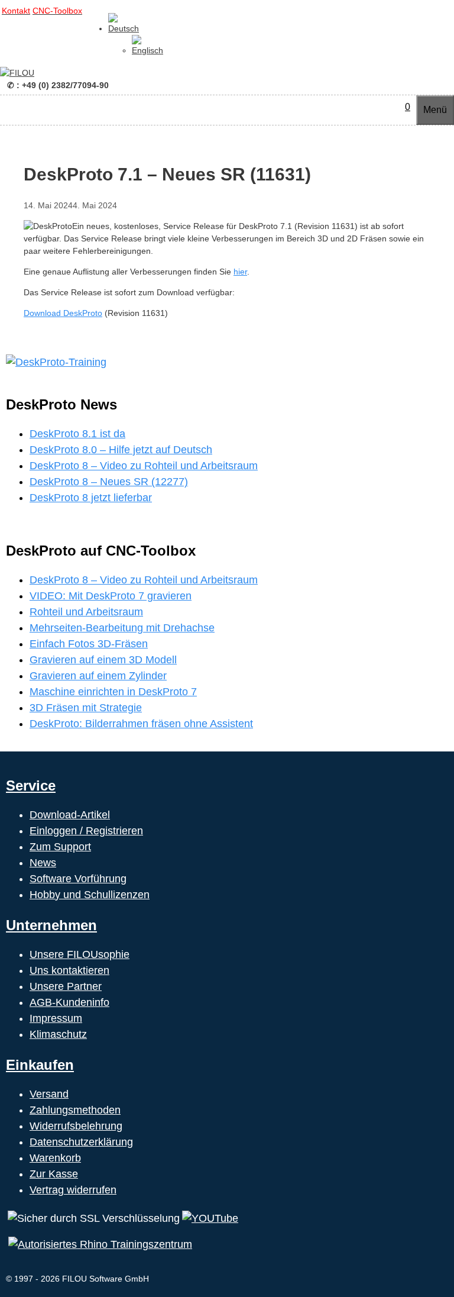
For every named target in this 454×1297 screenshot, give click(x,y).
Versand (49, 1094)
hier (240, 271)
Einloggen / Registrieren (86, 831)
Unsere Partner (66, 986)
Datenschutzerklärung (81, 1142)
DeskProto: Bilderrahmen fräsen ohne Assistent (141, 724)
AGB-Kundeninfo (69, 1002)
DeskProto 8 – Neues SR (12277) (109, 482)
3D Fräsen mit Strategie (86, 708)
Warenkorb (55, 1158)
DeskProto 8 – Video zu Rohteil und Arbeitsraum (144, 466)
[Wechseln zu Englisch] (147, 50)
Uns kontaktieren (69, 970)
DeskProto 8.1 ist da (77, 434)
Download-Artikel (70, 815)
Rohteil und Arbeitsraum (86, 612)
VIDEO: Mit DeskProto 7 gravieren (111, 596)
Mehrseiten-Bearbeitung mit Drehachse (122, 628)
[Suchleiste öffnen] (393, 107)
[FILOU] (17, 73)
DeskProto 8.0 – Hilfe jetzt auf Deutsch (121, 450)
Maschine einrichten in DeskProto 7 (113, 692)
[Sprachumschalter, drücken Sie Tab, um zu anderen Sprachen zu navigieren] (123, 28)
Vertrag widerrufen (73, 1190)
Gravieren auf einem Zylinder (98, 676)
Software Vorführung (78, 879)
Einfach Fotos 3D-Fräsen (89, 644)
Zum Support (60, 847)
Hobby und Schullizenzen (90, 895)
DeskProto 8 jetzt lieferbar (91, 498)
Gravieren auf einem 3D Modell (103, 660)
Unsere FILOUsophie (79, 954)
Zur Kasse (54, 1174)
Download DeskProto (63, 313)
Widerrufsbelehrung (76, 1126)
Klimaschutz (58, 1034)
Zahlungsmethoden (75, 1110)
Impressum (56, 1018)
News (43, 863)
